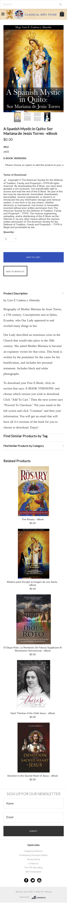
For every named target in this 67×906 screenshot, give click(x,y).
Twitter (33, 880)
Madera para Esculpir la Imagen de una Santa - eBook (33, 583)
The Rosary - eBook (33, 519)
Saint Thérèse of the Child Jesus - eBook (32, 713)
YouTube (39, 880)
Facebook (26, 880)
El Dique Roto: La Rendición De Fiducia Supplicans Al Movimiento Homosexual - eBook (33, 649)
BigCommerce (39, 897)
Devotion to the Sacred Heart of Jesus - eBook (32, 775)
